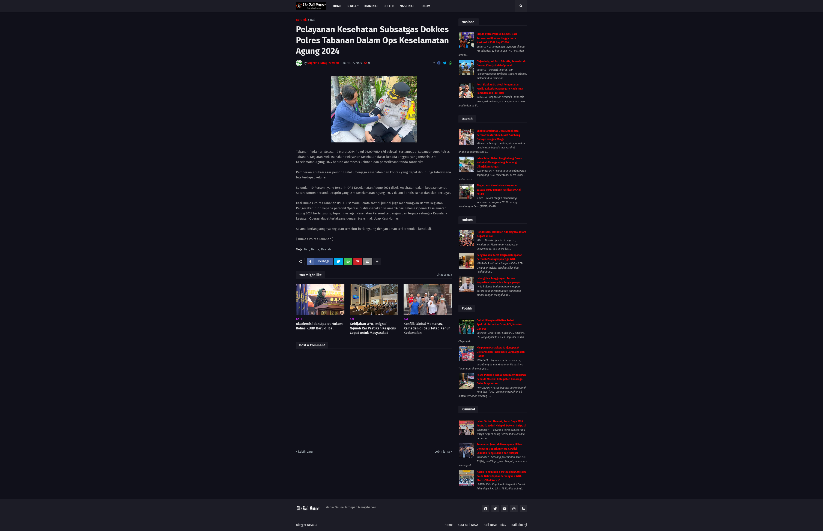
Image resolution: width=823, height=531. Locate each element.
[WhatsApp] (450, 63)
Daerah (326, 249)
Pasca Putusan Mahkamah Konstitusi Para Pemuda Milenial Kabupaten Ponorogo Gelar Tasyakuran (502, 379)
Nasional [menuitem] (407, 6)
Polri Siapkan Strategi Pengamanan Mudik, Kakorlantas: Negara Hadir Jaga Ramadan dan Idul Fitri (500, 88)
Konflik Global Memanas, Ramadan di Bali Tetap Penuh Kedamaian (427, 328)
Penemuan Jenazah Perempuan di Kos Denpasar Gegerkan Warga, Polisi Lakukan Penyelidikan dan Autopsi (499, 448)
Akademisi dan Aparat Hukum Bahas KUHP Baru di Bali (319, 326)
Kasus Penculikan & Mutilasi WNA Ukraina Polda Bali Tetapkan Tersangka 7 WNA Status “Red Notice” (502, 476)
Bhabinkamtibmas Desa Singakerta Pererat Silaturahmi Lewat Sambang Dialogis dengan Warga (498, 135)
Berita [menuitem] (351, 6)
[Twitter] (444, 63)
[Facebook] (438, 63)
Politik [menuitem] (389, 6)
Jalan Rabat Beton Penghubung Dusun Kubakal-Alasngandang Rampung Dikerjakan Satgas (499, 162)
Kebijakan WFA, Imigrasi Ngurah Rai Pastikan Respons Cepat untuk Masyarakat (373, 328)
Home (449, 525)
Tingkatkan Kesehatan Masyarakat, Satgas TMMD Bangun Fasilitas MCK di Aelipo (499, 189)
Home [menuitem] (337, 6)
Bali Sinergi (519, 525)
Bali (312, 19)
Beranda (302, 19)
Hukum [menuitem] (424, 6)
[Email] (367, 261)
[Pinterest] (357, 261)
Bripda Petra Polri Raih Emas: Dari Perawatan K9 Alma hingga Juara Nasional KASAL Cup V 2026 (497, 38)
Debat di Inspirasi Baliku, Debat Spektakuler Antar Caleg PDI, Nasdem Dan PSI (499, 324)
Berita (315, 249)
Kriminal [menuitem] (371, 6)
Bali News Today (495, 525)
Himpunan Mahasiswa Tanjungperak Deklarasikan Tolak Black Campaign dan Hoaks (501, 351)
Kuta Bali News (468, 525)
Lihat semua (444, 274)
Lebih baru (305, 451)
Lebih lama (442, 451)
